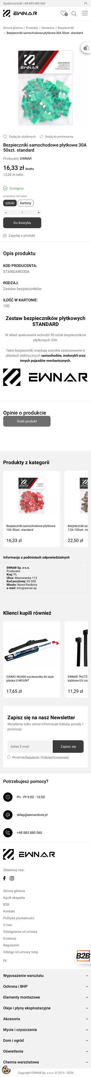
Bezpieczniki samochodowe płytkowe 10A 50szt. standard (30, 527)
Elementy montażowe (21, 997)
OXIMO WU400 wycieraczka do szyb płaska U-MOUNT (30, 678)
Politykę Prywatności (55, 757)
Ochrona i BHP (15, 986)
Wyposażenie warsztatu (23, 975)
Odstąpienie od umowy (20, 932)
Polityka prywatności (18, 918)
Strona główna (13, 27)
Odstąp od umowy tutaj (20, 952)
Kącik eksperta (14, 898)
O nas (7, 925)
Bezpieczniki (66, 27)
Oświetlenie (13, 1051)
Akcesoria (47, 27)
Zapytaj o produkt (21, 235)
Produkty (32, 27)
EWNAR (26, 158)
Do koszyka (22, 223)
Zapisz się (68, 747)
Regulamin (32, 757)
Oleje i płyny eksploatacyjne (27, 1008)
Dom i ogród (13, 1040)
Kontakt (9, 911)
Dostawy (9, 938)
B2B (6, 904)
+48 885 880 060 (34, 3)
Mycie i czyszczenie (20, 1029)
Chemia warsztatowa (21, 1062)
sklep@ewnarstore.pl (32, 815)
